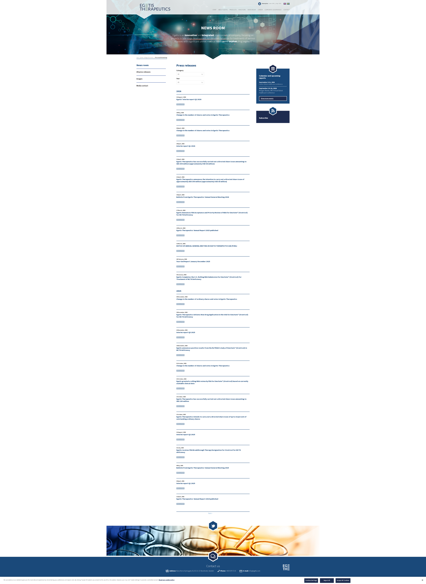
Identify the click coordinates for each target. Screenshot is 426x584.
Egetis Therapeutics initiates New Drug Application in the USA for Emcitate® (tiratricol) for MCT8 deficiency (212, 315)
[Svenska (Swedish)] (288, 4)
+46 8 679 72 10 (231, 571)
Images (139, 79)
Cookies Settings (311, 580)
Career (260, 10)
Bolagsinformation (148, 57)
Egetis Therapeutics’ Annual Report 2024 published (197, 499)
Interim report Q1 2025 (185, 483)
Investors (242, 10)
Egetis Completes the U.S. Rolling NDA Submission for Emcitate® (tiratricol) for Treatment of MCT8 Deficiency (209, 278)
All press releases (143, 72)
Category (179, 70)
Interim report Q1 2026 (185, 146)
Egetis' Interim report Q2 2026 (188, 99)
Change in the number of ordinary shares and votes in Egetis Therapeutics (206, 299)
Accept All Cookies (343, 580)
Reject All (327, 580)
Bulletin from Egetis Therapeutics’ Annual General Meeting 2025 (202, 468)
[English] (285, 4)
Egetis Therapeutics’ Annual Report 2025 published (197, 230)
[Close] (422, 580)
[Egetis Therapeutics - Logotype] (153, 9)
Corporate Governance (273, 10)
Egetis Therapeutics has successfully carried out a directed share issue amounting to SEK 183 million (211, 400)
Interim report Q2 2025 (185, 434)
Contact (286, 10)
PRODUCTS (233, 10)
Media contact (142, 85)
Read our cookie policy (167, 580)
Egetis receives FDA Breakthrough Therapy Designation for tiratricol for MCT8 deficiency (208, 451)
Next (209, 513)
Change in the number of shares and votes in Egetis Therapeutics (203, 115)
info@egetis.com (254, 571)
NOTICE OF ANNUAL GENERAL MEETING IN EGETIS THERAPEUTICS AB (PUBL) (206, 246)
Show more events (267, 98)
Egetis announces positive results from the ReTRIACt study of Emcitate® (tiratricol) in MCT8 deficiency (211, 349)
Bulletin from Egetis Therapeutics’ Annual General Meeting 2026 (202, 197)
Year (178, 79)
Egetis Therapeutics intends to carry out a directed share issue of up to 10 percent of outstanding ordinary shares (211, 418)
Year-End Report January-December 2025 (193, 261)
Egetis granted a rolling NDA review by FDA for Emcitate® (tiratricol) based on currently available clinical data (212, 382)
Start (214, 10)
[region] (213, 580)
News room (252, 10)
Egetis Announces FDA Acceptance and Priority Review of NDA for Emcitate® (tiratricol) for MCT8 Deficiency (212, 213)
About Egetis (223, 10)
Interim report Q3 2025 (185, 332)
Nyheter (142, 57)
